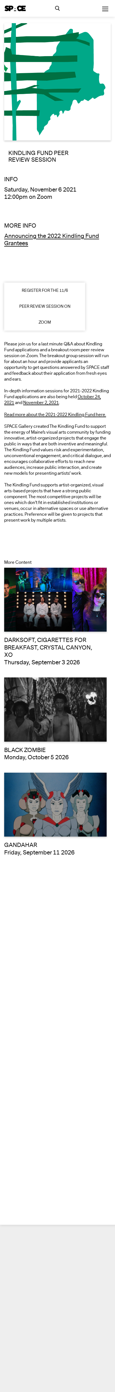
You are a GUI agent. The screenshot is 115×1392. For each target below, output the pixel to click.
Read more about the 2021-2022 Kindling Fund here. (55, 415)
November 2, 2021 (41, 403)
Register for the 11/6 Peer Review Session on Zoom (44, 306)
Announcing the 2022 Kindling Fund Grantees (51, 240)
